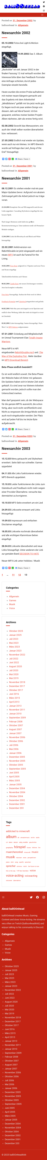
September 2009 (17, 717)
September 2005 (17, 768)
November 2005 (17, 760)
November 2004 (17, 792)
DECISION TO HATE (29, 554)
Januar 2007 (15, 733)
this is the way (10, 871)
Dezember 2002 (17, 800)
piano (8, 862)
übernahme (17, 880)
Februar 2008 (15, 721)
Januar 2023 (15, 650)
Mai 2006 (14, 749)
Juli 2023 (13, 639)
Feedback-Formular (8, 302)
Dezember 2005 (17, 757)
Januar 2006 (15, 753)
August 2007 (15, 729)
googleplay (9, 847)
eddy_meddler (23, 842)
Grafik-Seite (14, 284)
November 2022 (17, 654)
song (16, 862)
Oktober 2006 (16, 741)
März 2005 (14, 780)
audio (37, 837)
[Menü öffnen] (42, 14)
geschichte (32, 842)
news (24, 858)
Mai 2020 (14, 674)
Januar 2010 (15, 713)
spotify (21, 862)
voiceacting (31, 875)
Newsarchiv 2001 (16, 178)
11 (13, 574)
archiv (33, 837)
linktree (34, 847)
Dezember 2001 (17, 804)
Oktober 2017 (16, 690)
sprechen (28, 862)
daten (10, 842)
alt (18, 837)
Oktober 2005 (16, 764)
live (39, 847)
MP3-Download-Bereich (16, 360)
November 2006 (17, 737)
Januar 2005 (15, 784)
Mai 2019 (14, 678)
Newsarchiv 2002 (16, 33)
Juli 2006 (13, 745)
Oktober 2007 (16, 725)
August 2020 (15, 666)
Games (12, 600)
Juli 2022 (13, 658)
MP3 (10, 255)
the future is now (33, 866)
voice (33, 870)
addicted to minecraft (18, 831)
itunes (29, 847)
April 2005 (14, 776)
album (11, 836)
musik (10, 857)
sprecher (11, 866)
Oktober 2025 (16, 631)
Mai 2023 (14, 643)
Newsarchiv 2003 (16, 448)
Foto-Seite (13, 266)
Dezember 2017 (17, 686)
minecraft (27, 852)
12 (19, 574)
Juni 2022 (14, 662)
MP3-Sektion (13, 327)
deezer (16, 842)
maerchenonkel (14, 852)
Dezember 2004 (17, 788)
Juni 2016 (14, 694)
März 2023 (14, 646)
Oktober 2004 (16, 796)
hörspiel (20, 847)
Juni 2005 (14, 772)
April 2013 (14, 702)
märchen (19, 858)
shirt (12, 862)
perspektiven (32, 858)
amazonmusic (25, 837)
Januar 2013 (15, 705)
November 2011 (17, 709)
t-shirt (25, 866)
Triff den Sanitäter (23, 871)
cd (7, 842)
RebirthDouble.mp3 (24, 352)
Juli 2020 (13, 670)
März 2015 (14, 698)
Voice (12, 608)
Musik (12, 604)
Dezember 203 (16, 808)
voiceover (9, 880)
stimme (19, 866)
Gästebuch (22, 302)
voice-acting (15, 875)
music (35, 852)
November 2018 (17, 682)
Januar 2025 (15, 635)
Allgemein (23, 25)
